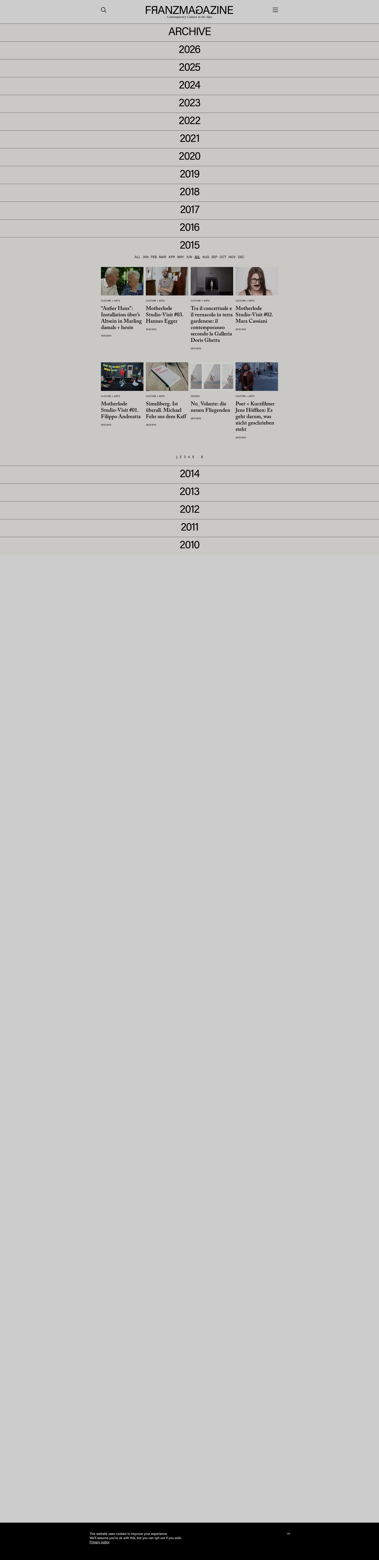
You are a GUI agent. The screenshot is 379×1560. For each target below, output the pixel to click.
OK (288, 1534)
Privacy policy (100, 1542)
